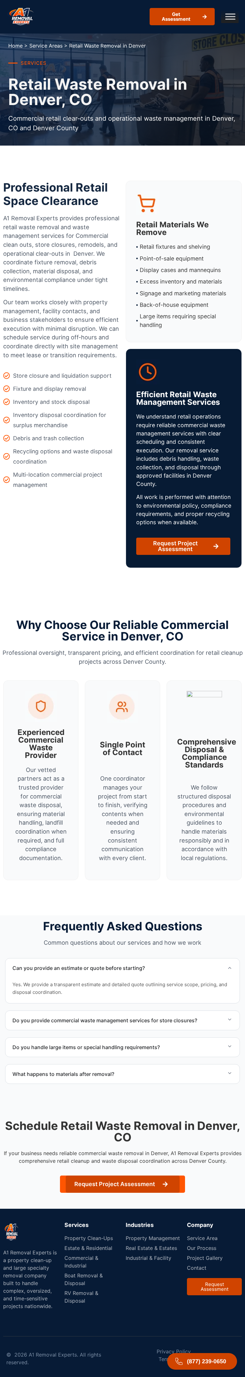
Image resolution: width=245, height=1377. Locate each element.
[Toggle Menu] (230, 17)
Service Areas (46, 45)
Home (15, 45)
